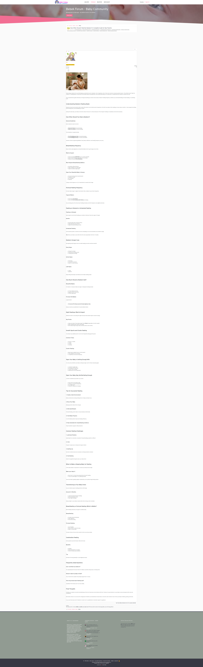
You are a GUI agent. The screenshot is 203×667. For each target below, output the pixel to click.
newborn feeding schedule (112, 30)
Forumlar (93, 2)
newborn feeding (96, 30)
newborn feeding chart (103, 30)
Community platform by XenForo (101, 662)
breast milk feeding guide (86, 29)
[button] (89, 2)
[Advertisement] (98, 40)
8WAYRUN (107, 663)
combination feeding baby (116, 29)
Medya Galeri (107, 2)
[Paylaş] (68, 70)
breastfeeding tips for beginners (105, 29)
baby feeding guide (78, 29)
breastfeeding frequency (96, 29)
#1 (68, 71)
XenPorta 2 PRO (96, 663)
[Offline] (66, 51)
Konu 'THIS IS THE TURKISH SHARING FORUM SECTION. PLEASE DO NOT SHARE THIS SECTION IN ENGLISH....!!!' (93, 631)
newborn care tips (89, 30)
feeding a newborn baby (125, 29)
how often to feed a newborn (81, 30)
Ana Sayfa (86, 2)
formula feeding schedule (71, 30)
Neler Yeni (99, 2)
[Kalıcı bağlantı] (90, 104)
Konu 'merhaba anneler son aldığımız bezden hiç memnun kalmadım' (92, 626)
